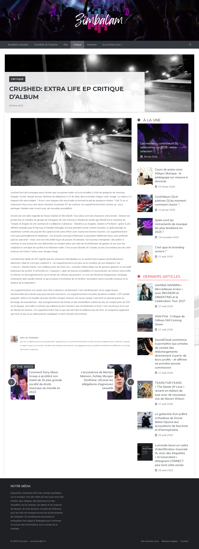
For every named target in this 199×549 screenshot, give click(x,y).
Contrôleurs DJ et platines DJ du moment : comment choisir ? (171, 200)
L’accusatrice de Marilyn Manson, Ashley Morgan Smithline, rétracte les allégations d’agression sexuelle (96, 380)
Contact (184, 541)
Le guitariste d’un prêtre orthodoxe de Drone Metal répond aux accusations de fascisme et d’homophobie (171, 422)
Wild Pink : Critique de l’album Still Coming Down (170, 320)
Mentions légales (170, 541)
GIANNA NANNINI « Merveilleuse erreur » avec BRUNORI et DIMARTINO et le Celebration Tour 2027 (170, 293)
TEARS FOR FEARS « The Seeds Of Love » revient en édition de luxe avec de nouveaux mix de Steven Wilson (170, 390)
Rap (66, 44)
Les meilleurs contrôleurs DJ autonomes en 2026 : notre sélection (159, 147)
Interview (92, 44)
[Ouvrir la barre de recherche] (190, 45)
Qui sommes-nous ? (112, 44)
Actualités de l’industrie (46, 44)
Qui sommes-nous (150, 541)
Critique (77, 44)
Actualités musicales (18, 44)
